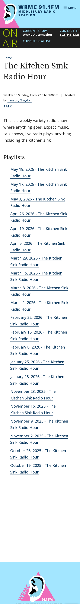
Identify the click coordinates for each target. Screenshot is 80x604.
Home (7, 58)
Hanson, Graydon (19, 100)
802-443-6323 (69, 35)
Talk (7, 106)
